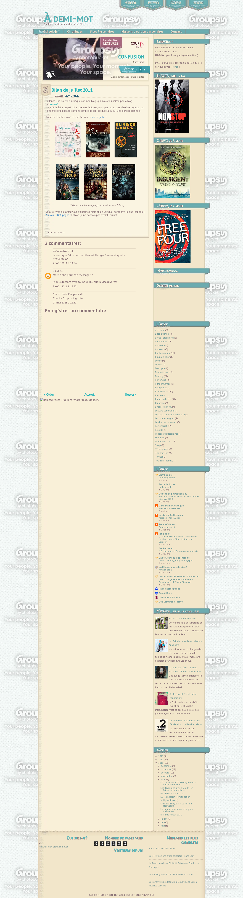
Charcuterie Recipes (65, 294)
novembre (166, 769)
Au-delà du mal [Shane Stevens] (175, 582)
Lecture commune (164, 410)
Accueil (198, 3)
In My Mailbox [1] (169, 800)
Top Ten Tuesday (164, 460)
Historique (160, 380)
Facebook (131, 3)
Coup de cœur (162, 357)
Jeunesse (160, 403)
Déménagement (167, 477)
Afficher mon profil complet (53, 846)
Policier (159, 430)
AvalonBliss (165, 593)
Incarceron (160, 395)
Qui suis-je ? (51, 31)
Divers (158, 360)
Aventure (160, 330)
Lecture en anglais (165, 418)
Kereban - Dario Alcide (169, 517)
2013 (161, 756)
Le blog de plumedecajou (173, 493)
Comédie (160, 345)
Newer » (130, 394)
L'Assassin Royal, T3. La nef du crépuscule (176, 804)
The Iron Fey (161, 453)
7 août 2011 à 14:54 (64, 263)
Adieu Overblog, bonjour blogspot (176, 560)
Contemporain (162, 353)
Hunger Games (162, 383)
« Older (49, 394)
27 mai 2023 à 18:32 (64, 302)
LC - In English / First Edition (175, 797)
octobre (165, 772)
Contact (176, 31)
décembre (166, 766)
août (163, 779)
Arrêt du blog (165, 569)
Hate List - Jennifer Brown (182, 618)
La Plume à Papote (169, 597)
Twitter (153, 3)
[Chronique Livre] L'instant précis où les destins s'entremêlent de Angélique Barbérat (178, 539)
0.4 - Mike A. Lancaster (172, 793)
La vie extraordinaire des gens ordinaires (176, 810)
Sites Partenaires (102, 31)
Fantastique (161, 372)
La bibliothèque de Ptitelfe (174, 557)
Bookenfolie (166, 548)
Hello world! (165, 487)
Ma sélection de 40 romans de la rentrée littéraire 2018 (179, 497)
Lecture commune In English (170, 414)
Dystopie (160, 368)
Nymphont (148, 895)
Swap (158, 445)
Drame (158, 364)
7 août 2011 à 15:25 (64, 286)
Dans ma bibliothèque (171, 505)
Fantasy (159, 376)
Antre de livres (167, 484)
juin (163, 822)
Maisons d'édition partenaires (142, 31)
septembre (167, 776)
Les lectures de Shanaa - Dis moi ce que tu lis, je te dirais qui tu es (179, 578)
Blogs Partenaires (164, 337)
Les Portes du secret (166, 422)
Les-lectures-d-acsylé (171, 601)
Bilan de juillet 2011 (72, 90)
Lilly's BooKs (166, 475)
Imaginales (161, 387)
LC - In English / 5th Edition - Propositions (171, 874)
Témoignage (162, 449)
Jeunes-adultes (163, 399)
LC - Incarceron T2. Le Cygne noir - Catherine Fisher (178, 783)
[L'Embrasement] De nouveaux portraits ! (179, 551)
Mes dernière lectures (169, 508)
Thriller (159, 456)
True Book (164, 533)
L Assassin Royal (163, 406)
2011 (161, 763)
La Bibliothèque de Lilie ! (173, 567)
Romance (160, 437)
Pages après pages (169, 588)
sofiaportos (60, 251)
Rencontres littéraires (166, 433)
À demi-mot (68, 18)
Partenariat (161, 426)
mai (163, 825)
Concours (160, 349)
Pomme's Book (167, 524)
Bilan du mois (72, 96)
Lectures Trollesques (171, 515)
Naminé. (54, 104)
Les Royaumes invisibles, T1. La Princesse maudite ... (176, 789)
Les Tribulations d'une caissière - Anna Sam (171, 856)
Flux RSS (175, 3)
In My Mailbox (162, 391)
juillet (164, 819)
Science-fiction (163, 441)
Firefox (174, 66)
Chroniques (75, 31)
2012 (161, 759)
